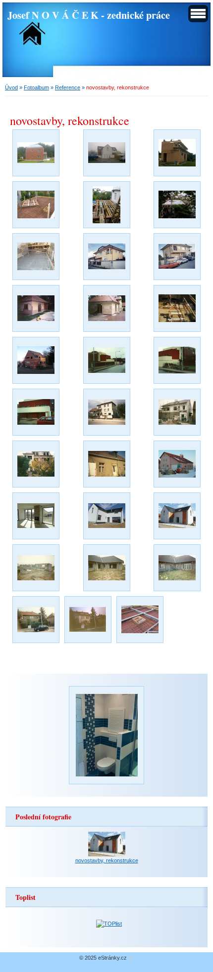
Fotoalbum (36, 87)
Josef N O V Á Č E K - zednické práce (88, 14)
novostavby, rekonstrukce (106, 860)
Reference (67, 87)
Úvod (11, 87)
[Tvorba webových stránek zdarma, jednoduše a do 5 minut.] (130, 958)
